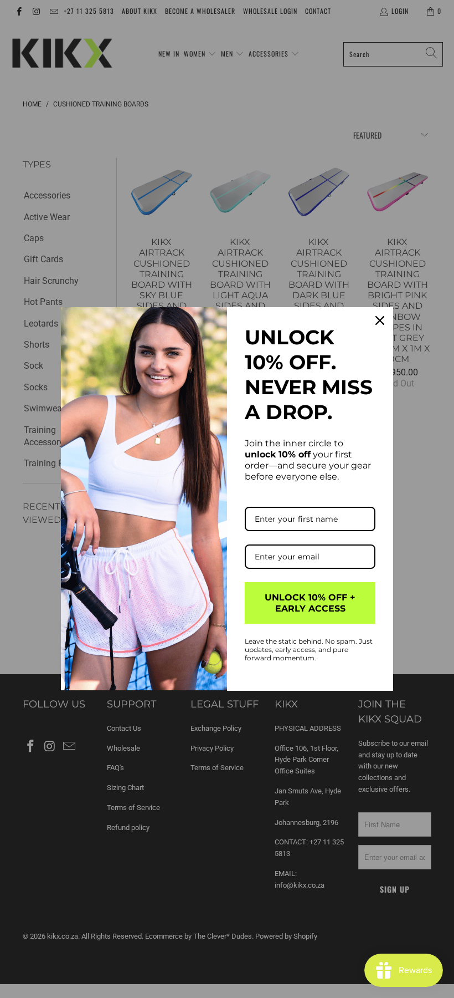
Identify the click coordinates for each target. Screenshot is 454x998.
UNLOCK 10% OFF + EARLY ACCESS (310, 602)
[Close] (380, 320)
